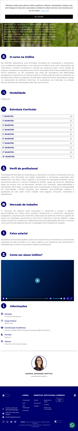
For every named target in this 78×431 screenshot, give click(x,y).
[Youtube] (11, 422)
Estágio (36, 406)
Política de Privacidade (48, 408)
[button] (72, 425)
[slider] (25, 298)
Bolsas (36, 400)
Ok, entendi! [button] (39, 17)
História (46, 404)
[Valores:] (2, 341)
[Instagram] (7, 422)
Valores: (8, 341)
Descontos (37, 403)
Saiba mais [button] (45, 11)
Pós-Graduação (26, 406)
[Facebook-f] (3, 422)
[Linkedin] (15, 422)
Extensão (25, 410)
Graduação (26, 400)
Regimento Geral (47, 401)
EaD (23, 403)
